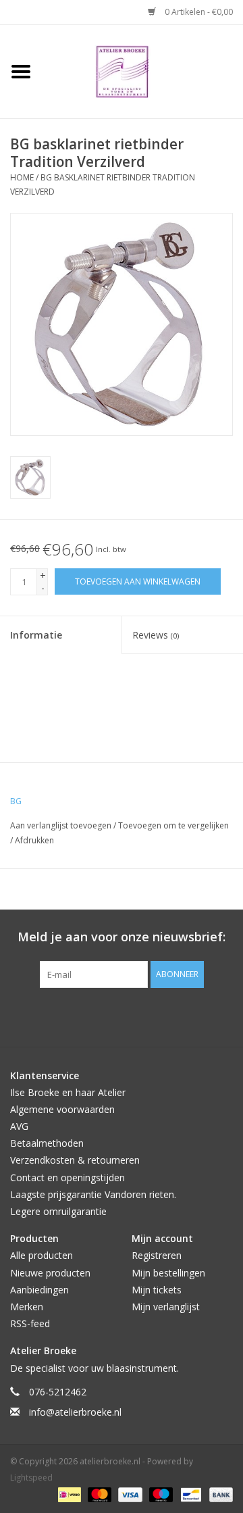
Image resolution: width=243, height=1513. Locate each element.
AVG (19, 1126)
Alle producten (41, 1255)
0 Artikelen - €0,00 (198, 12)
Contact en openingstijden (67, 1177)
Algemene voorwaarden (62, 1109)
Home (22, 177)
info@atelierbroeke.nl (75, 1412)
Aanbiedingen (39, 1289)
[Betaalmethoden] (68, 1494)
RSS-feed (30, 1323)
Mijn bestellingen (168, 1272)
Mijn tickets (157, 1289)
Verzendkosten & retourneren (75, 1160)
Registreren (157, 1255)
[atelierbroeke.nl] (142, 70)
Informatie (36, 634)
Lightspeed (31, 1477)
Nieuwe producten (50, 1272)
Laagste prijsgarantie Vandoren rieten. (93, 1194)
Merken (26, 1306)
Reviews (155, 634)
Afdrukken (34, 840)
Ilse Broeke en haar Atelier (68, 1092)
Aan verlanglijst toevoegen (61, 825)
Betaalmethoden (47, 1143)
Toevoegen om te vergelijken (173, 825)
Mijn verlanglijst (166, 1306)
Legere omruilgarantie (58, 1211)
